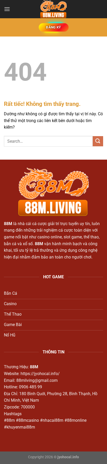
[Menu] (7, 9)
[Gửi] (98, 141)
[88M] (53, 9)
